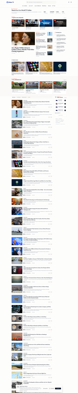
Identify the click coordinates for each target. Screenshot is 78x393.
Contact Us (57, 121)
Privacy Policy (60, 118)
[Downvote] (51, 107)
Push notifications (58, 122)
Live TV (31, 5)
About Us (57, 118)
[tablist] (32, 97)
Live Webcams (38, 5)
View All (65, 97)
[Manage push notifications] (71, 2)
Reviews (49, 5)
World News (44, 5)
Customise (52, 388)
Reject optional (45, 388)
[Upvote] (49, 107)
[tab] (14, 97)
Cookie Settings (61, 121)
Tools (54, 5)
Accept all (58, 388)
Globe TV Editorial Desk (27, 127)
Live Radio (25, 5)
